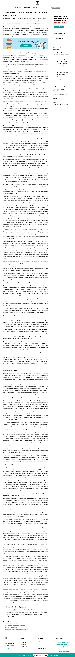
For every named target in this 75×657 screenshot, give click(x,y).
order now (26, 45)
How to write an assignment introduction (61, 56)
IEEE (31, 609)
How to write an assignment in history (61, 76)
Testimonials (41, 643)
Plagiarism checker (45, 7)
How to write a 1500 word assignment (61, 72)
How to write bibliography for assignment (61, 54)
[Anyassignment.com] (37, 4)
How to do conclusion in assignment (60, 63)
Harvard (21, 609)
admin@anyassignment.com (10, 648)
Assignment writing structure (59, 70)
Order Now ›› (59, 27)
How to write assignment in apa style (60, 59)
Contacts (41, 641)
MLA (17, 609)
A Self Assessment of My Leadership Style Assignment (16, 629)
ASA (28, 609)
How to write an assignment (59, 52)
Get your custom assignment (40, 655)
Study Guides (27, 7)
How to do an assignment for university (61, 65)
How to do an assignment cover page (60, 79)
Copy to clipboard (10, 614)
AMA (34, 609)
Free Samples (36, 7)
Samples (24, 644)
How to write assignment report (59, 74)
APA (14, 609)
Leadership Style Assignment (11, 623)
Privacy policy (41, 646)
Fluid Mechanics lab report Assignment (61, 104)
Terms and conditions (43, 648)
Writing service (18, 7)
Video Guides (24, 646)
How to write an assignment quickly (60, 61)
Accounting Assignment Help (27, 648)
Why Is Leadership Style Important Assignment (15, 625)
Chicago (25, 609)
